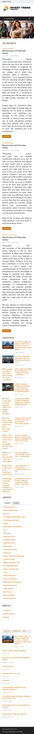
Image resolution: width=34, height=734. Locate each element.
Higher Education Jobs (11, 562)
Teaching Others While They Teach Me (14, 714)
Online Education (9, 575)
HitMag (20, 731)
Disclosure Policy (9, 614)
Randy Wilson (15, 55)
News (5, 572)
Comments (16, 631)
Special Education (9, 598)
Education (7, 533)
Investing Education (10, 566)
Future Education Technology (13, 556)
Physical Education (7, 48)
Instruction (5, 680)
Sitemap (6, 617)
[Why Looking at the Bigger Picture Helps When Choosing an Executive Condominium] (8, 369)
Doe (4, 530)
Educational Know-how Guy (11, 673)
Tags (24, 631)
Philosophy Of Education (9, 235)
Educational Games (7, 143)
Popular (7, 631)
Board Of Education (10, 510)
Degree (5, 523)
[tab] (7, 503)
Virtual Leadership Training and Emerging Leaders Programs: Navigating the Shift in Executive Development (22, 387)
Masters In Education (11, 569)
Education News (9, 536)
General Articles (9, 559)
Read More (6, 136)
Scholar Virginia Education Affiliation (13, 650)
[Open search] (29, 19)
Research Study (8, 595)
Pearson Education (10, 579)
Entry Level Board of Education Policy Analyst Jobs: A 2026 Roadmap (22, 454)
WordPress (12, 731)
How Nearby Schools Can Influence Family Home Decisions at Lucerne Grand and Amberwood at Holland (23, 345)
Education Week (9, 543)
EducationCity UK (8, 666)
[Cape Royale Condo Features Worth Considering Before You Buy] (8, 466)
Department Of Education (12, 526)
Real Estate (7, 592)
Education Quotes (9, 540)
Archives (16, 503)
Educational (7, 546)
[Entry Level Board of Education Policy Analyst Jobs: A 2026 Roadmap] (8, 453)
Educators (7, 553)
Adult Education (9, 507)
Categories (7, 503)
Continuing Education (11, 520)
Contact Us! (7, 610)
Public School (8, 588)
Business (6, 514)
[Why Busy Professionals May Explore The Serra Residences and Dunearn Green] (8, 356)
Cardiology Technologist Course (14, 517)
